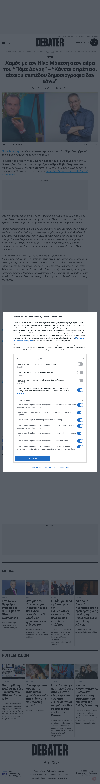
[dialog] (50, 392)
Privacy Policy (64, 467)
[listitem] (50, 358)
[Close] (92, 317)
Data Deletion (36, 467)
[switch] (80, 364)
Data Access (50, 467)
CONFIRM (32, 459)
